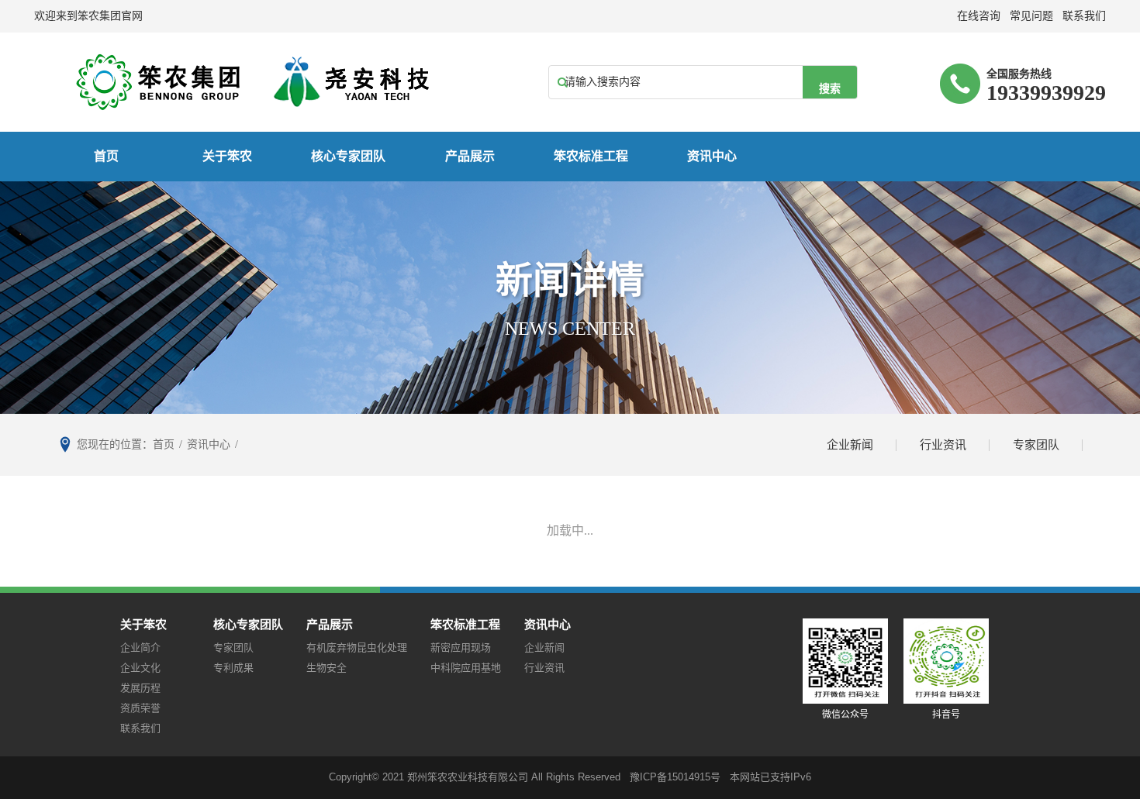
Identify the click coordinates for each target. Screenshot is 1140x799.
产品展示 (470, 156)
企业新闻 (850, 445)
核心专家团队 (348, 156)
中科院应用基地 (465, 667)
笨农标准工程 (591, 156)
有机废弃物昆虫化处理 (356, 647)
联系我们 (140, 728)
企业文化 (140, 667)
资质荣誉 (140, 708)
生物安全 (326, 667)
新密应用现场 (460, 647)
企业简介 (140, 647)
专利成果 (233, 667)
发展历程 (140, 688)
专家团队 (1036, 445)
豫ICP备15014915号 (675, 777)
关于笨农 (227, 156)
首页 (106, 156)
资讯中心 (712, 156)
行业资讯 (943, 445)
